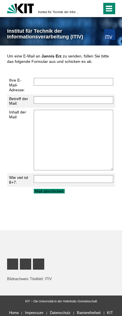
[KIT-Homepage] (20, 7)
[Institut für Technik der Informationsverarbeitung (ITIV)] (109, 34)
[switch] (87, 8)
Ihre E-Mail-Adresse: (17, 85)
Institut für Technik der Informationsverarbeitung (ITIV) (59, 12)
